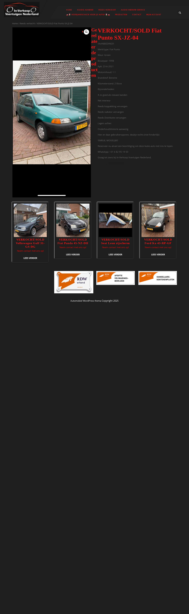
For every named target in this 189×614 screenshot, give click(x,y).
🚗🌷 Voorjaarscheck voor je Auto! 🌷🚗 (88, 14)
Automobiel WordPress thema (85, 300)
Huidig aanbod (85, 10)
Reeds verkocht (107, 10)
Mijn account (153, 14)
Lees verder (30, 258)
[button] (86, 32)
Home (69, 10)
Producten (121, 14)
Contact (136, 14)
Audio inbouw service (133, 10)
